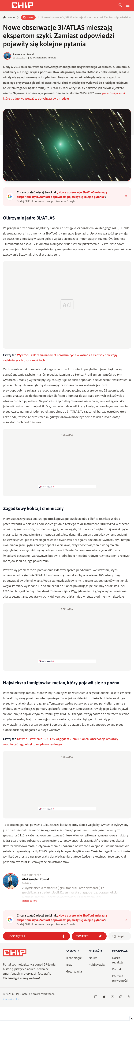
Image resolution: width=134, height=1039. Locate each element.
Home (11, 17)
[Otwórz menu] (127, 5)
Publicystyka (97, 964)
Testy (68, 964)
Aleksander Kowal (23, 54)
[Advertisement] (67, 460)
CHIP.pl (16, 993)
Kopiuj (122, 936)
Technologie (73, 958)
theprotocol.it (11, 999)
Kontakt (117, 969)
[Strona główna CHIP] (22, 5)
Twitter (82, 936)
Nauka (30, 17)
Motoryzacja (73, 971)
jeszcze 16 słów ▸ (30, 900)
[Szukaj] (120, 5)
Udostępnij (16, 936)
